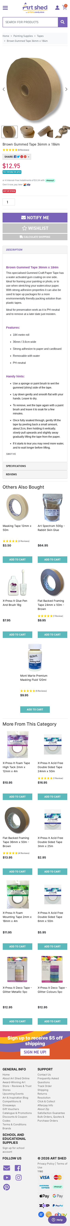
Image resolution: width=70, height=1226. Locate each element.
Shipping (43, 1090)
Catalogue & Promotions (17, 1113)
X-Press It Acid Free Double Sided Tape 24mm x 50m (50, 767)
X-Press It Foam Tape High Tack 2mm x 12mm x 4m (16, 767)
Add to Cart (17, 559)
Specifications (16, 466)
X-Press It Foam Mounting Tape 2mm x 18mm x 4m (17, 917)
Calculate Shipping (36, 237)
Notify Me (37, 218)
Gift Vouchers (11, 1109)
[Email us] (8, 1169)
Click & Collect (46, 1101)
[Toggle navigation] (5, 7)
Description (14, 249)
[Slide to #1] (9, 132)
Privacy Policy (46, 1163)
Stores (7, 1090)
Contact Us (44, 1074)
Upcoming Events (13, 1093)
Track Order (45, 1086)
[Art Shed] (35, 7)
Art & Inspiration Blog (15, 1097)
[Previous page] (4, 89)
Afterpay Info (45, 1105)
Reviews (11, 474)
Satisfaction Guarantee (51, 1113)
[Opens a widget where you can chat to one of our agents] (57, 1220)
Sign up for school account (13, 1149)
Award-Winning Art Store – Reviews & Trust (17, 1084)
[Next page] (66, 89)
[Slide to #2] (45, 132)
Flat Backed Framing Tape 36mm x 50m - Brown (16, 842)
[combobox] (35, 22)
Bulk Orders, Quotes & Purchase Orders (51, 1118)
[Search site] (62, 22)
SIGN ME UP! (35, 1052)
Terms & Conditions (14, 1124)
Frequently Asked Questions (48, 1080)
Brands (7, 1128)
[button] (35, 150)
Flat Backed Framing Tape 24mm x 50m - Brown (51, 605)
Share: (9, 156)
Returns (42, 1093)
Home (6, 1074)
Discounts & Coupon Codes (15, 1118)
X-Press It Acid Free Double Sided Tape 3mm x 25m (50, 842)
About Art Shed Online (16, 1078)
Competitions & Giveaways (12, 1103)
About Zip (43, 1109)
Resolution (44, 1097)
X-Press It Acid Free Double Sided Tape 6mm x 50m (50, 917)
